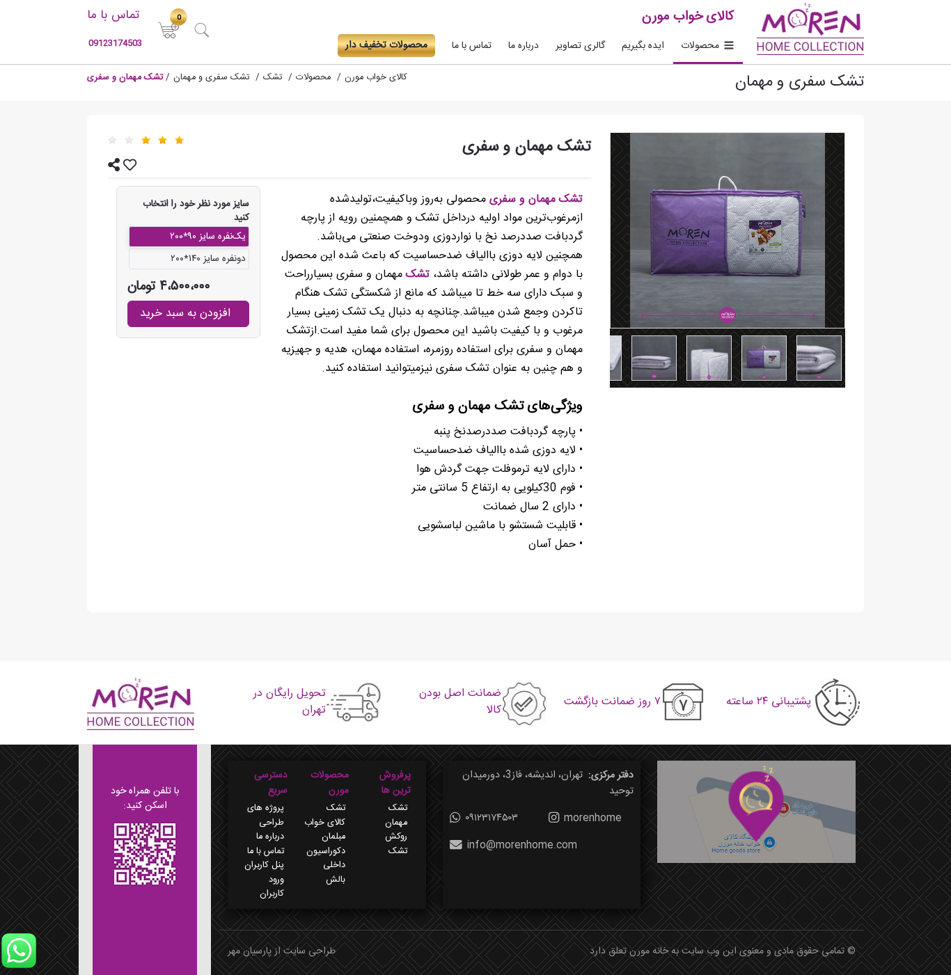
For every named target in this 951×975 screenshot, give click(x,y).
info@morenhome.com (522, 845)
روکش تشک (396, 844)
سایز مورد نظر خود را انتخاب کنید (196, 211)
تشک (416, 274)
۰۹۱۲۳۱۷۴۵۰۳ (491, 818)
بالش (335, 880)
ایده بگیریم (643, 46)
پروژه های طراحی (265, 816)
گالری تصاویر (580, 46)
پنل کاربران (264, 866)
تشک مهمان (396, 816)
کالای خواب (324, 823)
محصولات (700, 46)
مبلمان (333, 837)
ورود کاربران (272, 887)
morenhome (593, 818)
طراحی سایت (309, 951)
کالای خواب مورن (376, 77)
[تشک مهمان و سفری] (727, 230)
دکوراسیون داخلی (325, 859)
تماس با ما (472, 46)
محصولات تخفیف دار (386, 45)
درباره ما (523, 46)
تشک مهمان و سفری (536, 199)
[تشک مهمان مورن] (819, 358)
